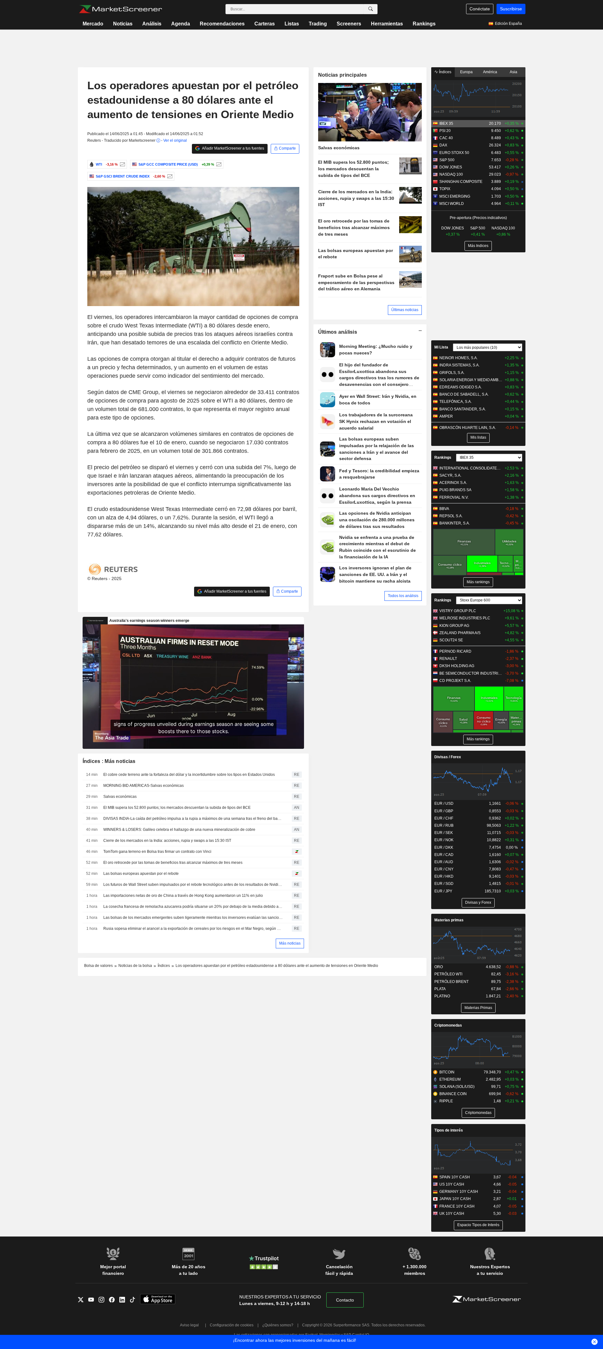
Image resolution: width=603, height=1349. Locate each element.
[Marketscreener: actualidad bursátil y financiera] (120, 9)
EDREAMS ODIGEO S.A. (460, 387)
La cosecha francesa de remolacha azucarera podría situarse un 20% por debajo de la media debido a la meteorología (193, 906)
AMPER (446, 416)
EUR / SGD (444, 883)
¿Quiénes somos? (277, 1325)
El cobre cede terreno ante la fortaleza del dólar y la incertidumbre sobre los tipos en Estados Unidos (189, 774)
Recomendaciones (222, 23)
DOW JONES (450, 167)
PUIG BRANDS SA (455, 490)
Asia (513, 72)
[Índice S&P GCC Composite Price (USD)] (218, 164)
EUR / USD (444, 803)
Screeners (349, 23)
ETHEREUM (450, 1079)
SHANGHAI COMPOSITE (460, 181)
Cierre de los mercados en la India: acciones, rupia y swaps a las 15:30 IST (167, 840)
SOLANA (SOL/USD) (457, 1086)
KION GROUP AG (454, 625)
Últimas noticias (404, 310)
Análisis (151, 23)
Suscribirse (511, 8)
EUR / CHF (443, 818)
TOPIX (444, 189)
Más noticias (290, 943)
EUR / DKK (443, 847)
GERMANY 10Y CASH (458, 1191)
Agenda (180, 23)
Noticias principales (342, 75)
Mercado (93, 23)
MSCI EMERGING (454, 196)
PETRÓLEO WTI (448, 974)
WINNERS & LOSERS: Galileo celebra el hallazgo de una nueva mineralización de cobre (179, 829)
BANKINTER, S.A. (454, 523)
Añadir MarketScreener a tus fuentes (232, 148)
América (490, 72)
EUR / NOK (444, 840)
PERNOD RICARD (455, 651)
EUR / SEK (443, 833)
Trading (318, 23)
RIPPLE (446, 1101)
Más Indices (478, 246)
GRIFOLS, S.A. (451, 372)
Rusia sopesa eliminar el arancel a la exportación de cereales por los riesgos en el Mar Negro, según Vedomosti (193, 928)
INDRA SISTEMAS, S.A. (459, 365)
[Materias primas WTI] (121, 164)
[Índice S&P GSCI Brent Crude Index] (169, 176)
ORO (438, 967)
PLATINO (442, 996)
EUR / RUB (444, 825)
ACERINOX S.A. (453, 482)
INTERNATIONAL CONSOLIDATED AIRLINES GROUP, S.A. (471, 468)
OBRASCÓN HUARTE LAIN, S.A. (467, 427)
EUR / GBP (443, 811)
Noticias (123, 23)
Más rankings (478, 582)
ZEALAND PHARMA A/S (460, 633)
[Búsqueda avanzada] (371, 9)
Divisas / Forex (447, 757)
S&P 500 (446, 160)
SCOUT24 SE (451, 640)
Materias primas (449, 920)
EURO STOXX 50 (454, 153)
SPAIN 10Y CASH (454, 1177)
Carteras (264, 23)
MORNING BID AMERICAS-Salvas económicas (143, 785)
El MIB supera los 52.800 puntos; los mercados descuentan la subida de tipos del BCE (177, 807)
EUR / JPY (443, 891)
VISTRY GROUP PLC (457, 611)
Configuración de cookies (231, 1325)
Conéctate (480, 8)
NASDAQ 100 (451, 174)
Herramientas (387, 23)
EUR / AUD (443, 862)
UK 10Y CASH (451, 1213)
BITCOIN (446, 1072)
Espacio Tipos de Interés (478, 1225)
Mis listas (478, 437)
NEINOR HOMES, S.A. (458, 358)
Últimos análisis (337, 332)
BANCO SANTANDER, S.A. (462, 409)
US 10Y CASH (451, 1184)
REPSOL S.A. (451, 516)
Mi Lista (441, 347)
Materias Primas (478, 1008)
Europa (466, 72)
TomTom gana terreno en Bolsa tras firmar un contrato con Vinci (157, 851)
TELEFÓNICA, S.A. (455, 401)
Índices (444, 72)
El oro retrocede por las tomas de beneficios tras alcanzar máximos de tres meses (172, 862)
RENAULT (448, 658)
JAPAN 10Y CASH (455, 1199)
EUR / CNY (444, 869)
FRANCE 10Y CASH (457, 1206)
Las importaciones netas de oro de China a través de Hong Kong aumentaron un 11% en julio (183, 895)
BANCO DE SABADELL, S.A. (464, 394)
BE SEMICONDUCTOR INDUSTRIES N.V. (471, 673)
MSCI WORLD (451, 203)
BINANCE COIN (453, 1094)
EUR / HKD (444, 876)
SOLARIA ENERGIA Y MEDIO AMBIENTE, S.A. (471, 380)
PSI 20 (445, 131)
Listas (292, 23)
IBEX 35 (446, 123)
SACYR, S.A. (450, 475)
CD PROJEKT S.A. (455, 680)
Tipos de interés (448, 1130)
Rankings (424, 23)
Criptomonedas (448, 1025)
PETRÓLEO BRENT (451, 981)
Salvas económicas (120, 796)
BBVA (444, 509)
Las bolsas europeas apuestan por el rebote (141, 873)
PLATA (440, 989)
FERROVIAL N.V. (454, 497)
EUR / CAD (444, 855)
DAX (443, 145)
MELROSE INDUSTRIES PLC (464, 618)
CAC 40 (446, 138)
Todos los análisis (403, 596)
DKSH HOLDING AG (456, 666)
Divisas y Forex (478, 902)
